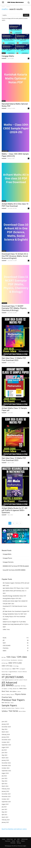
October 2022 (5, 768)
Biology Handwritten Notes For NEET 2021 (15, 614)
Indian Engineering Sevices (8, 679)
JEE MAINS (8, 685)
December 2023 (6, 739)
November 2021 (6, 796)
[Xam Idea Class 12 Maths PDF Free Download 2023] (15, 336)
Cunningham (22, 668)
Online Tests (6, 629)
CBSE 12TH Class (7, 666)
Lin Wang (10, 688)
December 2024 (6, 726)
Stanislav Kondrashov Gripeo (8, 708)
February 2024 (6, 734)
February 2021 (6, 820)
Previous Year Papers (13, 700)
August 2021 (5, 804)
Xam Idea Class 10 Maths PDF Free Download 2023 (14, 459)
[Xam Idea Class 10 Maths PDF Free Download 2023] (15, 436)
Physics (23, 841)
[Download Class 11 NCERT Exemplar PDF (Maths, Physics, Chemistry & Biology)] (15, 284)
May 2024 (4, 729)
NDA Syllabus (13, 691)
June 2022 (4, 778)
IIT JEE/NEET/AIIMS (13, 677)
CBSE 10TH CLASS (15, 663)
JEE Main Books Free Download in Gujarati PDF (16, 611)
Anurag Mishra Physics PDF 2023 (12, 598)
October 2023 (5, 742)
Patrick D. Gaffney (6, 694)
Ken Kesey (23, 685)
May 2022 (4, 781)
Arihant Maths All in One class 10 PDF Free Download (15, 205)
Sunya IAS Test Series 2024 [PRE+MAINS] (14, 570)
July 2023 (4, 750)
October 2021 (5, 799)
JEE (15, 839)
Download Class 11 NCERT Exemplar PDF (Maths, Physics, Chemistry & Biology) (14, 308)
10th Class (11, 657)
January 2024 (5, 737)
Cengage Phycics (7, 558)
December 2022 (6, 763)
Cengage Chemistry (8, 562)
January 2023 (5, 760)
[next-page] (20, 523)
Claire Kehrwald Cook (7, 668)
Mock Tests (5, 691)
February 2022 (6, 789)
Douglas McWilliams (12, 671)
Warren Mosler (22, 711)
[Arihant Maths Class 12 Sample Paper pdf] (15, 386)
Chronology (15, 666)
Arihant (4, 201)
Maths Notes (23, 688)
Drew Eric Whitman (22, 671)
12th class (22, 657)
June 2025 (4, 721)
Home (3, 6)
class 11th (15, 669)
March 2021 (5, 817)
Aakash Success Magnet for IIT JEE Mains (14, 621)
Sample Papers (9, 705)
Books (3, 53)
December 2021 (6, 794)
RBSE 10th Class (6, 702)
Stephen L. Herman (19, 708)
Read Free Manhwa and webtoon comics (14, 829)
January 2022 (5, 791)
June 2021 (4, 809)
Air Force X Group (6, 660)
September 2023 (6, 745)
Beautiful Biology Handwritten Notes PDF (14, 596)
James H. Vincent (23, 679)
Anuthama (20, 660)
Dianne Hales (5, 671)
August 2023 (5, 747)
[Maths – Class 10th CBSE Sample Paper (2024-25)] (15, 132)
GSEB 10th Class (6, 674)
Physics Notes (20, 694)
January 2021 (5, 822)
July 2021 (4, 807)
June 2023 (4, 752)
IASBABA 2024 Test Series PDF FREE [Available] (16, 566)
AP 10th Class (4, 663)
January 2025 (5, 724)
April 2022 (4, 783)
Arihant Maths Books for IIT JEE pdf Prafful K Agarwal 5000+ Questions (14, 510)
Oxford (19, 691)
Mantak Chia (16, 688)
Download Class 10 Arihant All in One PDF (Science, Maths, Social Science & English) (15, 256)
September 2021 (6, 801)
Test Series (13, 711)
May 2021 (4, 812)
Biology (19, 843)
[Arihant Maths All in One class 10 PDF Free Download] (15, 182)
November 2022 (6, 765)
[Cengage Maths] (15, 39)
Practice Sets (7, 697)
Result (12, 702)
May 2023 (4, 755)
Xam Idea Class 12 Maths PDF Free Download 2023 (14, 359)
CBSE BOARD (5, 151)
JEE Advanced (9, 682)
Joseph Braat (17, 685)
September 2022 (6, 770)
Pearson (12, 694)
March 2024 (5, 732)
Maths (3, 101)
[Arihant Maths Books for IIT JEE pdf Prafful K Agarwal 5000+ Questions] (15, 486)
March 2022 (5, 786)
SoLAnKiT (4, 58)
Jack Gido (16, 679)
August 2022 (5, 773)
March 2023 (5, 758)
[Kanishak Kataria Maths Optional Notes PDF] (15, 82)
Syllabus (5, 711)
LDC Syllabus (4, 688)
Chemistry (4, 303)
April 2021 (4, 814)
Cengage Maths (8, 56)
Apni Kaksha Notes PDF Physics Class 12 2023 (16, 588)
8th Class (4, 657)
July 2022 (4, 776)
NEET (18, 839)
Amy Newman (14, 660)
